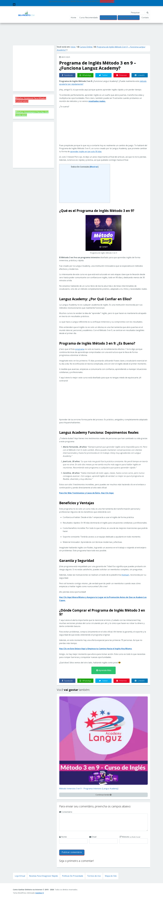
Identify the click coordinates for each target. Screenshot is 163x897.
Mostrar (94, 167)
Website (130, 836)
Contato (145, 17)
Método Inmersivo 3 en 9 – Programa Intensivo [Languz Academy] (88, 788)
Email (93, 836)
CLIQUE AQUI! (106, 1)
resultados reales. (97, 101)
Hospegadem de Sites (128, 17)
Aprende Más (104, 670)
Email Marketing (108, 17)
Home (73, 17)
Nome (64, 836)
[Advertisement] (81, 36)
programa (79, 349)
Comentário (66, 812)
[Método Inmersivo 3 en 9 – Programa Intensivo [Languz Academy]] (103, 740)
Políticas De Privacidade (72, 876)
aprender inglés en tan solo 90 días (86, 151)
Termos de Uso (94, 876)
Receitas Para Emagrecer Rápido (43, 876)
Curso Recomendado (88, 17)
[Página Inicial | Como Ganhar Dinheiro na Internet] (26, 15)
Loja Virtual (20, 876)
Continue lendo (103, 794)
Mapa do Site (111, 876)
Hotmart (125, 575)
